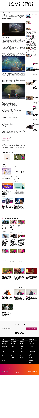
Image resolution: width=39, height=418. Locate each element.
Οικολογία (31, 360)
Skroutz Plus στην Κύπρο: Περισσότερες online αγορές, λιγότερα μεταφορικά (6, 193)
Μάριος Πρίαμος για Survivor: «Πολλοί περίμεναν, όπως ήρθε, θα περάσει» (13, 228)
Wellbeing (22, 341)
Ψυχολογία (22, 348)
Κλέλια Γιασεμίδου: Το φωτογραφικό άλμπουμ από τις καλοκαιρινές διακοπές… (21, 228)
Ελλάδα (30, 355)
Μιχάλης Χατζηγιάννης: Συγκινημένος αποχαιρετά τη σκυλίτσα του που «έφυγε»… (13, 243)
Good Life (10, 12)
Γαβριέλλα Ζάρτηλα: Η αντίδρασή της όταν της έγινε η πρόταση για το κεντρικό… (6, 314)
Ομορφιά (13, 339)
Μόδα (3, 339)
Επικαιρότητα (32, 351)
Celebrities (31, 339)
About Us (4, 368)
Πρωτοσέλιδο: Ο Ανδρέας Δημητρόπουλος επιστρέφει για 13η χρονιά (31, 298)
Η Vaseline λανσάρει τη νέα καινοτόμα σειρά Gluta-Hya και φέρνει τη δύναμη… (7, 177)
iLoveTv (20, 287)
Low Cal (12, 357)
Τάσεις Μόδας (5, 341)
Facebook (25, 367)
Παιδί (3, 357)
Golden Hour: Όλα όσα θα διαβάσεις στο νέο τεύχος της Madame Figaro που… (19, 162)
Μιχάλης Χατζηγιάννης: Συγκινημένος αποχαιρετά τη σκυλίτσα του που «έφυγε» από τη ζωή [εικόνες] (31, 43)
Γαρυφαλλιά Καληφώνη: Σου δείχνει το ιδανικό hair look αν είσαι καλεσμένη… (31, 277)
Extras (30, 362)
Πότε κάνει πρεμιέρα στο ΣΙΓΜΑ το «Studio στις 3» (7, 298)
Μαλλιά (5, 275)
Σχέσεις (21, 346)
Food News (13, 354)
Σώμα (17, 275)
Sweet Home (4, 355)
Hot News (5, 224)
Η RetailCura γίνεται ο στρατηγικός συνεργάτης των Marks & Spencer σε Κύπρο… (18, 178)
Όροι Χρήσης (15, 368)
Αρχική (3, 12)
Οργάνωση (22, 355)
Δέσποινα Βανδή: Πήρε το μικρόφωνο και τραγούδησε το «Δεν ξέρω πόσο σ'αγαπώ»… (21, 243)
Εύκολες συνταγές (14, 355)
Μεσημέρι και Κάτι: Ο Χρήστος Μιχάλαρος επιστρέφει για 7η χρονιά (19, 298)
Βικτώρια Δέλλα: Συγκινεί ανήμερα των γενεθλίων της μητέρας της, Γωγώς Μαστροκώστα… (21, 257)
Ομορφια (19, 266)
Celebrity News (22, 239)
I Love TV (5, 296)
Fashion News (4, 348)
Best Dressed (4, 346)
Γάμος (21, 351)
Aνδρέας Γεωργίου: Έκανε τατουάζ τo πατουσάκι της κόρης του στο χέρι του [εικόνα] (31, 37)
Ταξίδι (3, 360)
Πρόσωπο (13, 344)
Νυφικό (21, 354)
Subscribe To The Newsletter (31, 328)
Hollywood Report (32, 344)
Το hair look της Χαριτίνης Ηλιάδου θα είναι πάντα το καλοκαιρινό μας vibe (13, 257)
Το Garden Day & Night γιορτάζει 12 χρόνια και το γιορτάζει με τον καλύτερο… (19, 207)
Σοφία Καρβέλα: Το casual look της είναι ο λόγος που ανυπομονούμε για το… (5, 257)
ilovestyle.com (35, 371)
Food (12, 351)
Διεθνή (30, 357)
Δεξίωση (21, 357)
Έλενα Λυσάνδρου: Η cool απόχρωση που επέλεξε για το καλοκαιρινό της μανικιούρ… (19, 278)
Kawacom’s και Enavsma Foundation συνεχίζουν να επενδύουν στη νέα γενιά (19, 192)
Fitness (21, 344)
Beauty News (13, 341)
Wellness (22, 339)
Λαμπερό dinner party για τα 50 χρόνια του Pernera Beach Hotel (7, 207)
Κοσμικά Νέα (31, 346)
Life (6, 12)
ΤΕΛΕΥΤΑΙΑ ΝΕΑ (32, 14)
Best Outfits (4, 344)
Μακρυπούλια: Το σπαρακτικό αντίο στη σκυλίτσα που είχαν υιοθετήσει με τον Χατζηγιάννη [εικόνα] (31, 17)
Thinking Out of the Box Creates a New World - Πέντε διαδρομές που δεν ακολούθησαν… (7, 163)
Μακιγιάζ (13, 343)
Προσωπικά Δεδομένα (9, 368)
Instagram (30, 367)
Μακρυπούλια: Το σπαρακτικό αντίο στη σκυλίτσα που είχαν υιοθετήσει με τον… (5, 227)
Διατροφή (22, 343)
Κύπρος (30, 354)
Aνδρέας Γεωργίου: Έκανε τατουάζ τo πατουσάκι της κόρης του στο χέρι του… (5, 243)
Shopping (4, 343)
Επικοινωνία (20, 367)
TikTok (35, 367)
